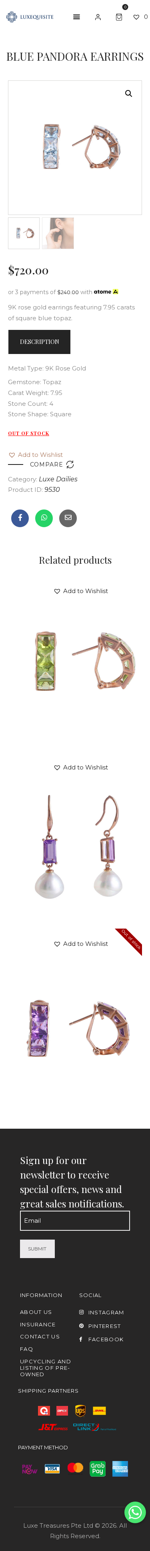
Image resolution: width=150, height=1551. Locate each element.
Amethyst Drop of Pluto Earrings (75, 822)
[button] (35, 455)
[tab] (39, 342)
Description (39, 342)
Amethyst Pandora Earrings (75, 998)
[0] (120, 16)
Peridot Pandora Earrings (75, 645)
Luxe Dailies (58, 479)
